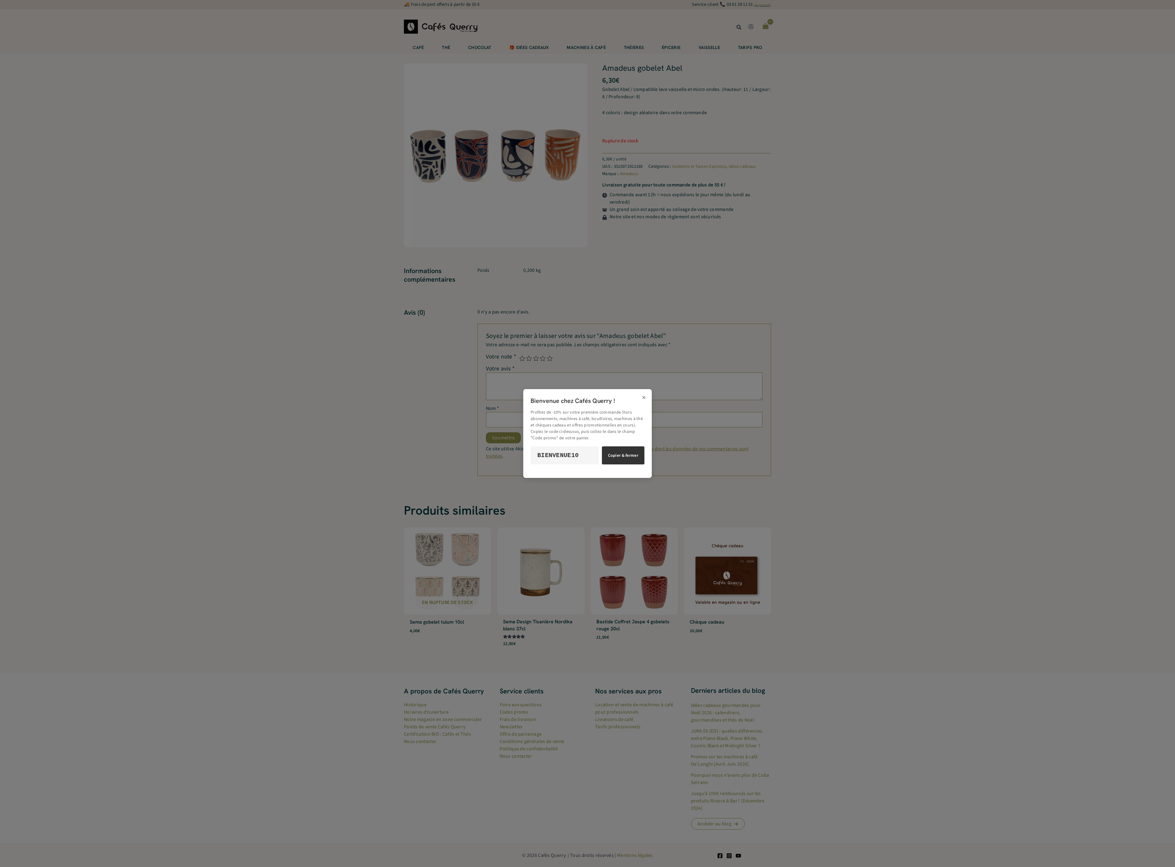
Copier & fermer (623, 455)
